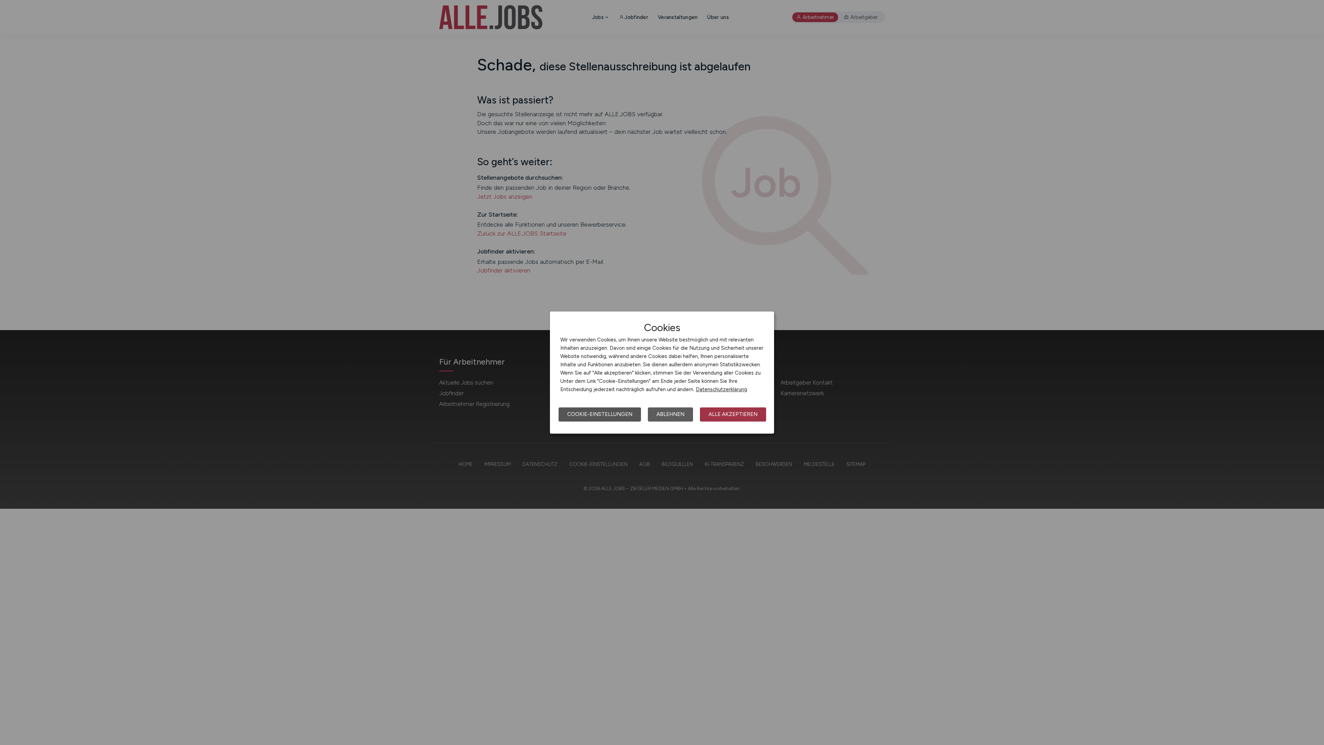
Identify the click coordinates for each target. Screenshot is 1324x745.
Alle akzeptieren (733, 414)
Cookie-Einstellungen (599, 414)
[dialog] (662, 372)
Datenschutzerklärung (721, 389)
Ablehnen (670, 414)
